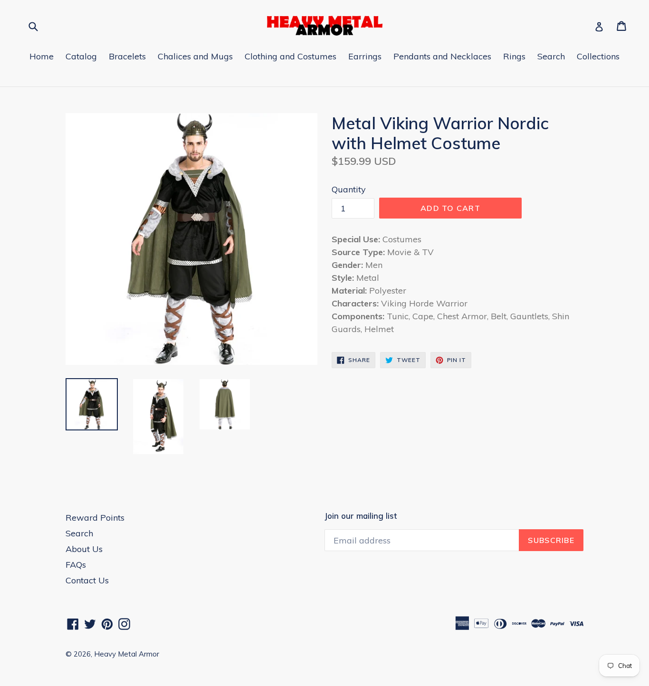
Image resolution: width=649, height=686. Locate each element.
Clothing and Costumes (290, 56)
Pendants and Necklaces (442, 56)
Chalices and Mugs (195, 56)
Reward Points (95, 517)
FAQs (76, 564)
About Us (84, 548)
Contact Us (87, 580)
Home (41, 56)
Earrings (365, 56)
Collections (598, 56)
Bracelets (127, 56)
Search (551, 56)
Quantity (349, 189)
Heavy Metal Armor (126, 653)
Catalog (81, 56)
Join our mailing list (360, 516)
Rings (514, 56)
